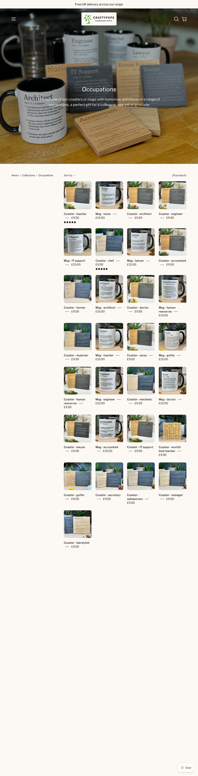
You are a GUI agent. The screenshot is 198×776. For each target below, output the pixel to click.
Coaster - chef (105, 261)
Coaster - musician (76, 355)
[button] (176, 19)
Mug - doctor (167, 399)
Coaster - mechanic (139, 399)
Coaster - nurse (137, 355)
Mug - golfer (167, 355)
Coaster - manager (171, 495)
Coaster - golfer (74, 495)
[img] (70, 222)
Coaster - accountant (172, 261)
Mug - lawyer (135, 261)
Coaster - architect (139, 214)
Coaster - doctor (138, 307)
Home (15, 175)
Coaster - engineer (171, 214)
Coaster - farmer (74, 307)
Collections (28, 175)
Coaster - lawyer (74, 447)
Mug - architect (105, 307)
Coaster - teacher (75, 214)
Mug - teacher (105, 355)
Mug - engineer (105, 399)
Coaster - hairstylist (77, 543)
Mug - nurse (103, 214)
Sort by (68, 175)
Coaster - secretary (108, 495)
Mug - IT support (74, 261)
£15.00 (100, 218)
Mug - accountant (107, 447)
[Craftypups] (99, 19)
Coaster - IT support (140, 447)
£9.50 (75, 218)
